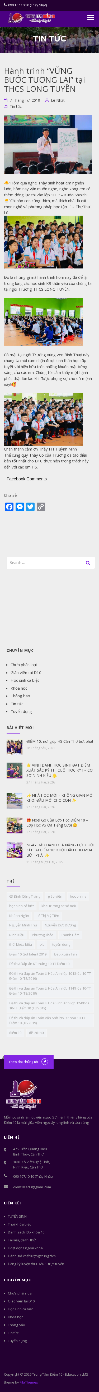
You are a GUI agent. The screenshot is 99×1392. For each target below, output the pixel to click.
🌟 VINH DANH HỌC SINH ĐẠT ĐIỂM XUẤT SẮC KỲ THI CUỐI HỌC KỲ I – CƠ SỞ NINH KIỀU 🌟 (59, 770)
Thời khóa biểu (19, 1224)
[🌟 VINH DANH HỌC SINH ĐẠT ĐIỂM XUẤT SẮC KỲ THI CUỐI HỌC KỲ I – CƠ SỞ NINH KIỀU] (14, 770)
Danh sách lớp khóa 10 (26, 1232)
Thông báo (20, 695)
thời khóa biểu (20, 944)
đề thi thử (36, 1032)
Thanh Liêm (70, 934)
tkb (42, 944)
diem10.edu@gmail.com (32, 1187)
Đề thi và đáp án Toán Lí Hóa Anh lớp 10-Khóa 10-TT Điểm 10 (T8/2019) (50, 976)
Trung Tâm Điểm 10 (47, 1374)
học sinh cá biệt (21, 905)
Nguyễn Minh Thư (23, 925)
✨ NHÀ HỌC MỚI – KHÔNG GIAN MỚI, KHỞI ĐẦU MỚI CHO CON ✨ (60, 798)
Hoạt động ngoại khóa (25, 1248)
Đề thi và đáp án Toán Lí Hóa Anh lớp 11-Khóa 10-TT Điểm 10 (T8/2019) (50, 991)
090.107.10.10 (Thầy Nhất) (27, 5)
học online (78, 896)
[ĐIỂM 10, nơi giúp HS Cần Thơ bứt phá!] (14, 746)
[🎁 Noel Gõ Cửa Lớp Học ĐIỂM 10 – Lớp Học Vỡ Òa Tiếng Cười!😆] (14, 825)
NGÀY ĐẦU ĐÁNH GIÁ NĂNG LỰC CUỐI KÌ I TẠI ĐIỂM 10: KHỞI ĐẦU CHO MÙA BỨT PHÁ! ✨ (60, 850)
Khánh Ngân (19, 915)
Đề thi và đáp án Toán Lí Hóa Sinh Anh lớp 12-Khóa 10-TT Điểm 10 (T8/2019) (49, 1006)
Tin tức (16, 106)
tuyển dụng (61, 944)
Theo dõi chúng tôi (23, 1061)
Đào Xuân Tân (65, 954)
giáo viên (55, 896)
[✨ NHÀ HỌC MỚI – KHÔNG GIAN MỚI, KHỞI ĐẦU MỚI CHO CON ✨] (14, 800)
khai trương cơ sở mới (58, 905)
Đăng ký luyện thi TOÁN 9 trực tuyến (36, 1263)
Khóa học (19, 688)
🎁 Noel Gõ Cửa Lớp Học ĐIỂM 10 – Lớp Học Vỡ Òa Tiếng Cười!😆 (57, 823)
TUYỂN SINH (17, 1216)
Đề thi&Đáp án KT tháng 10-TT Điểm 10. (39, 963)
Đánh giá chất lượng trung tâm (32, 1256)
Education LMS (76, 1374)
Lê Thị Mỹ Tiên (48, 915)
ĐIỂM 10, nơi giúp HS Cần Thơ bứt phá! (59, 741)
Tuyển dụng (21, 711)
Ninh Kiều (16, 934)
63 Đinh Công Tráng (24, 896)
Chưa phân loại (24, 664)
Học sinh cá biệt (25, 680)
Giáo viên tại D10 (26, 672)
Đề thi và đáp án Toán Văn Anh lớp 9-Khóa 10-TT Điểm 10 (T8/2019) (47, 1020)
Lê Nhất (58, 100)
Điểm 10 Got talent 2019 (27, 954)
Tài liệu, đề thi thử (22, 1240)
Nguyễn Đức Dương (60, 925)
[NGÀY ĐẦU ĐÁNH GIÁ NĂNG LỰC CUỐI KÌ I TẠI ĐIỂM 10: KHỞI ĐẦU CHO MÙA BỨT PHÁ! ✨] (14, 849)
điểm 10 (15, 1032)
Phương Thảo (42, 934)
